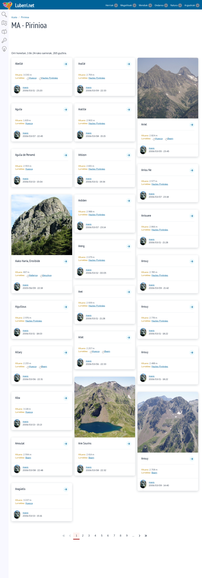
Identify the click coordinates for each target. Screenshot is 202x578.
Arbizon (82, 155)
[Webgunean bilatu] (4, 17)
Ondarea (159, 5)
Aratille (82, 109)
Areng (81, 246)
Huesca (32, 78)
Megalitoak (126, 5)
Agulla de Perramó (25, 155)
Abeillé (19, 64)
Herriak (109, 5)
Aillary (18, 352)
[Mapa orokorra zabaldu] (4, 26)
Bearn (44, 366)
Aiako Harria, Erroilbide (27, 261)
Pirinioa (25, 17)
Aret (80, 291)
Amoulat (19, 443)
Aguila (18, 109)
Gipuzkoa (46, 275)
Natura (174, 5)
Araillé (81, 64)
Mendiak (143, 5)
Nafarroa (33, 275)
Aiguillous (20, 306)
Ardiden (82, 200)
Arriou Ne (146, 170)
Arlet (80, 337)
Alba (17, 398)
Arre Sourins (84, 443)
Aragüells (20, 489)
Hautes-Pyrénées (49, 78)
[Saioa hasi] (4, 43)
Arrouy (144, 261)
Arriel (144, 124)
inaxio (25, 87)
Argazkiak (189, 5)
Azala (14, 17)
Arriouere (146, 215)
